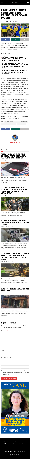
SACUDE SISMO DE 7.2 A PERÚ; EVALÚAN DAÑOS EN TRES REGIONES (15, 290)
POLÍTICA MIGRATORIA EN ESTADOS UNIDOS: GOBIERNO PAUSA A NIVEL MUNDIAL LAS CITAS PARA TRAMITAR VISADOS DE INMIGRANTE (14, 58)
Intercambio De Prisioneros (9, 124)
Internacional (8, 7)
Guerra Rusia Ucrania (21, 121)
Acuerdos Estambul (9, 121)
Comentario (4, 331)
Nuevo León (11, 443)
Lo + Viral (7, 442)
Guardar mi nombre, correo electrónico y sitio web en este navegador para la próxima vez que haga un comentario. (16, 372)
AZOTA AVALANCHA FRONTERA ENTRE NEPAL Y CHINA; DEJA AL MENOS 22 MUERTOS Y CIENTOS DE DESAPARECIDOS (14, 72)
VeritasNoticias (10, 451)
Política (5, 443)
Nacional (25, 442)
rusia (18, 124)
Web (2, 364)
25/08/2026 (12, 261)
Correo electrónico (6, 357)
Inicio (2, 442)
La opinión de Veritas (20, 443)
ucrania (23, 124)
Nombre (3, 350)
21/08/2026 (12, 293)
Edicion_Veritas (7, 21)
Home (2, 7)
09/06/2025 (15, 21)
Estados (13, 442)
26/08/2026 (12, 160)
